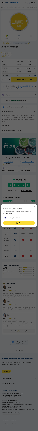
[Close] (19, 207)
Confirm (19, 223)
